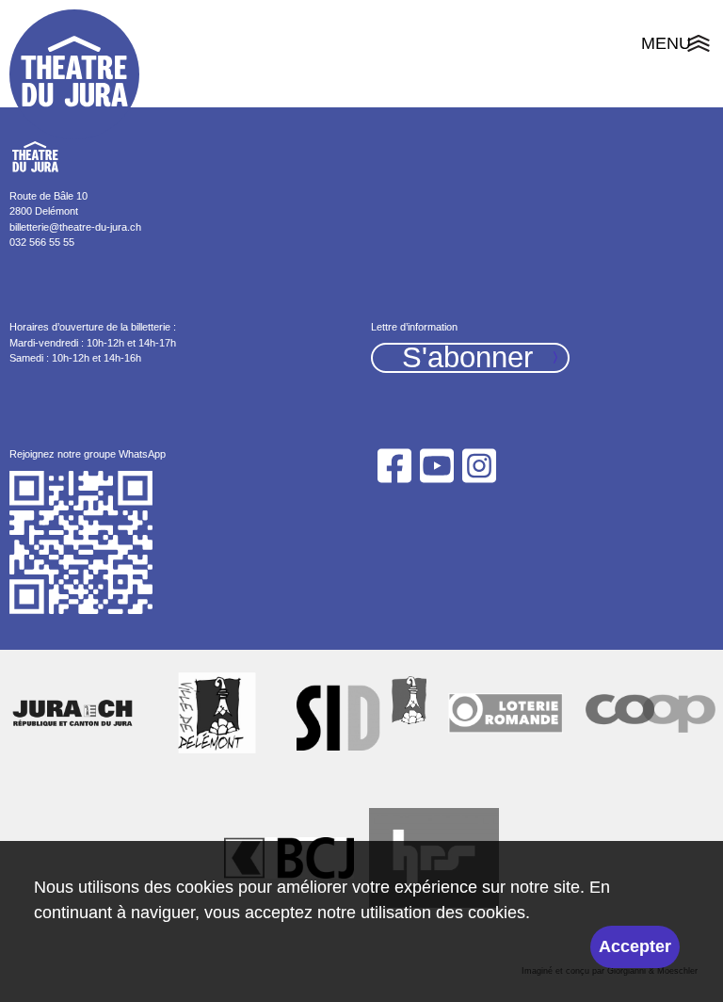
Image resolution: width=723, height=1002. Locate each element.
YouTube (436, 465)
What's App (81, 543)
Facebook (394, 465)
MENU (677, 46)
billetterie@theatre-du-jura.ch (75, 227)
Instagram (479, 465)
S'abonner (467, 358)
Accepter (635, 946)
